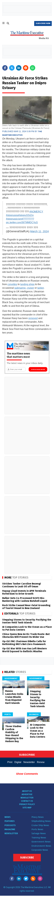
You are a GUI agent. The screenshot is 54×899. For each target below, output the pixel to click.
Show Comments (27, 773)
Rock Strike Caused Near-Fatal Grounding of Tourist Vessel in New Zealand (26, 607)
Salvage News (39, 833)
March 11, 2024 (39, 231)
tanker (40, 288)
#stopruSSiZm (26, 215)
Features (9, 821)
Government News (41, 841)
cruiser (30, 288)
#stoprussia (12, 215)
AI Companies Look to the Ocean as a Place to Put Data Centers (37, 730)
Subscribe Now (38, 369)
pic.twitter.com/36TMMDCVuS (22, 222)
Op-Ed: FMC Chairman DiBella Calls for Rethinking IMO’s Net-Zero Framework (24, 643)
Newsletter (29, 762)
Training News (39, 837)
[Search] (8, 23)
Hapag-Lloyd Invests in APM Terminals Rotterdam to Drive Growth (24, 592)
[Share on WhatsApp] (32, 68)
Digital (17, 762)
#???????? (28, 219)
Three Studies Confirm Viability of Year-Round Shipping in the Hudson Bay (14, 734)
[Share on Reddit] (25, 68)
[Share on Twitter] (12, 68)
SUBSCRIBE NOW (43, 23)
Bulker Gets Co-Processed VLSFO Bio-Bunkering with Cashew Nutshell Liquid (24, 599)
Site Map (27, 807)
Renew (41, 762)
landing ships (27, 284)
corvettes (12, 284)
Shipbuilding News (41, 821)
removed (33, 318)
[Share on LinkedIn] (18, 68)
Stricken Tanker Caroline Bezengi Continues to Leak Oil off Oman (21, 585)
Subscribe (27, 857)
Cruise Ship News (40, 825)
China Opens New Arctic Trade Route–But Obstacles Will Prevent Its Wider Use (26, 635)
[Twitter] (26, 878)
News (7, 817)
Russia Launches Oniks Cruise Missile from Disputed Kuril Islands (14, 697)
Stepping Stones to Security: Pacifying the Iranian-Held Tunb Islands (26, 621)
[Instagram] (40, 878)
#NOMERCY (36, 211)
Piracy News (38, 817)
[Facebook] (11, 878)
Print (9, 762)
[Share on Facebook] (5, 68)
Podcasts (10, 825)
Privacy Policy (27, 804)
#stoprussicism (14, 219)
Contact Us (27, 801)
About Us (27, 791)
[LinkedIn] (18, 878)
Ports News (37, 829)
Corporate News (40, 850)
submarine (20, 288)
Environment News (41, 846)
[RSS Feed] (33, 878)
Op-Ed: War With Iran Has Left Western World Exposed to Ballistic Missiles (24, 650)
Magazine (9, 829)
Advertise (27, 794)
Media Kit (44, 38)
